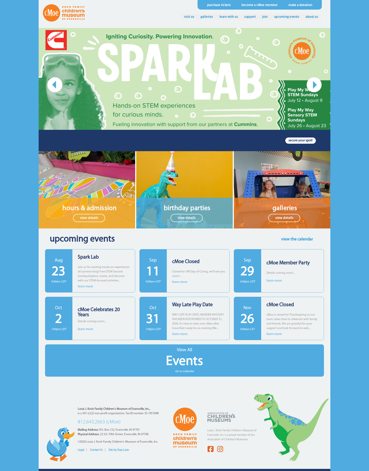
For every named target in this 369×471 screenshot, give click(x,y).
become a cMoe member (260, 5)
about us (312, 17)
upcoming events (286, 17)
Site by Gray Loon (118, 450)
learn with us (229, 17)
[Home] (64, 13)
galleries (207, 17)
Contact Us (96, 450)
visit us (189, 17)
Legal (81, 450)
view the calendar (297, 239)
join (265, 17)
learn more (85, 286)
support (250, 17)
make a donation (300, 5)
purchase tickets (219, 5)
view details (89, 218)
